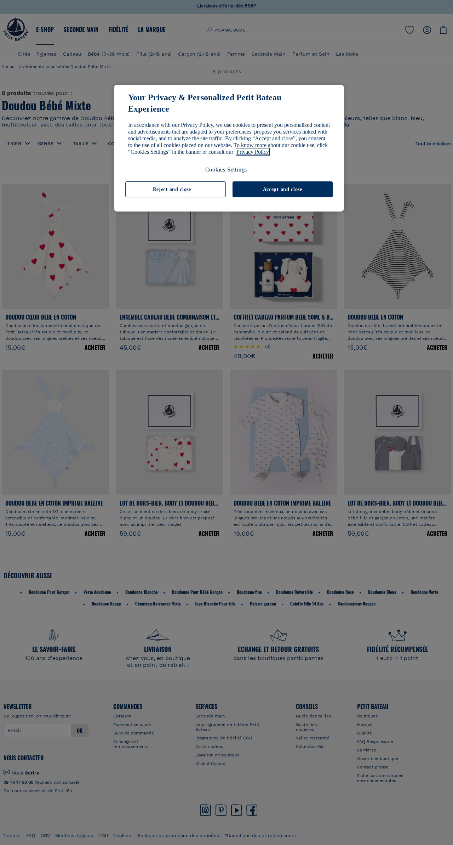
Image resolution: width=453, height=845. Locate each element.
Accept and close (282, 189)
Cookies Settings (226, 170)
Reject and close (172, 189)
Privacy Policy (252, 152)
